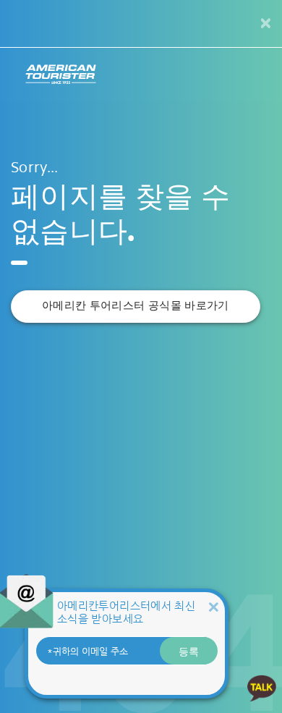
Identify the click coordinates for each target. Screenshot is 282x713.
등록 (189, 651)
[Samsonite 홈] (61, 75)
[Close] (213, 607)
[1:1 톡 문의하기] (261, 687)
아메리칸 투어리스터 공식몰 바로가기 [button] (135, 305)
